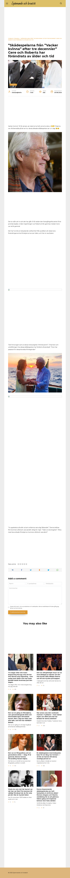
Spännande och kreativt (24, 3)
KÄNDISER (13, 84)
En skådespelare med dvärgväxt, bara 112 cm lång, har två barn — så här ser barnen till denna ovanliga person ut (49, 755)
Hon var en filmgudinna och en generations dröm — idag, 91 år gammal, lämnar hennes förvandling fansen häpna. (19, 755)
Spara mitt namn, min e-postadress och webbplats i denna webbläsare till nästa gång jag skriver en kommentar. (34, 607)
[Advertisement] (35, 24)
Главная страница (13, 38)
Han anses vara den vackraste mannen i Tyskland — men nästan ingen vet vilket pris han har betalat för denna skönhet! (49, 715)
